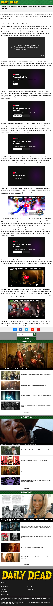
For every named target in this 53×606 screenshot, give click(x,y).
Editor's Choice (26, 492)
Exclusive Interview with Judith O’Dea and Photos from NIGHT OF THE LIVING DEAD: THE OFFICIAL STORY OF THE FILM (26, 519)
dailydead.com (15, 602)
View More (26, 413)
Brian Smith (11, 10)
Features (4, 588)
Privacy (9, 603)
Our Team (29, 586)
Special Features (26, 417)
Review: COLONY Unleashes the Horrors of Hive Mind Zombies (17, 369)
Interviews (4, 591)
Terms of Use (15, 603)
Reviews (4, 589)
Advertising (30, 589)
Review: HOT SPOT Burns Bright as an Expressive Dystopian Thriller (33, 385)
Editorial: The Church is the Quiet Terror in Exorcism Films (32, 547)
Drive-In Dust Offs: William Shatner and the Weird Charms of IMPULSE (19, 444)
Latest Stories (5, 586)
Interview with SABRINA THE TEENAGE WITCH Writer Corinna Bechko (34, 460)
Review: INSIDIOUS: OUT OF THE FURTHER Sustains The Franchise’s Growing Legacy (36, 395)
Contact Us (30, 588)
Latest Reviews (26, 342)
